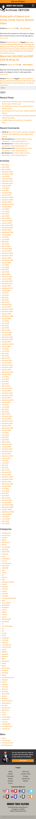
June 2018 (5, 267)
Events (4, 584)
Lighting (5, 642)
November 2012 (7, 423)
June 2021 (5, 188)
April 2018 (5, 272)
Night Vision (6, 668)
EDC (3, 579)
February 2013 (7, 416)
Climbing (5, 554)
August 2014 (6, 374)
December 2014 (7, 365)
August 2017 (6, 290)
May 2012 (5, 437)
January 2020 (7, 223)
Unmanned (6, 729)
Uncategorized (7, 726)
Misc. (4, 659)
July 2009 (5, 516)
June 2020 (6, 211)
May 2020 (5, 213)
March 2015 (6, 358)
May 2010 (5, 493)
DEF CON (32, 81)
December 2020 (7, 197)
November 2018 (7, 255)
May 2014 (5, 381)
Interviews (5, 621)
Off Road (5, 673)
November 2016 (7, 311)
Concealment (6, 563)
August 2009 (6, 514)
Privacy (4, 682)
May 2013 (5, 409)
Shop (10, 771)
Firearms (5, 589)
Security (10, 78)
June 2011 (5, 463)
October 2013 (6, 398)
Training (5, 722)
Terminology (6, 717)
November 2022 (7, 174)
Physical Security (13, 42)
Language (5, 638)
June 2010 (5, 491)
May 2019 (5, 241)
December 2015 (7, 337)
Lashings (5, 640)
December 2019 (7, 225)
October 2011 (6, 453)
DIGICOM (5, 568)
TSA (1, 44)
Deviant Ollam (8, 51)
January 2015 (6, 363)
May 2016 (5, 325)
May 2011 (5, 465)
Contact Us (26, 778)
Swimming (5, 710)
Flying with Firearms (7, 49)
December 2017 (7, 281)
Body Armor (6, 542)
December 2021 (7, 181)
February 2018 (7, 276)
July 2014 (5, 377)
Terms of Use (25, 774)
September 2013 (7, 400)
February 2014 (7, 388)
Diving (4, 572)
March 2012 (6, 442)
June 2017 (5, 295)
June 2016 (5, 323)
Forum (10, 783)
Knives (4, 633)
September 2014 (7, 372)
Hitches (4, 614)
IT (2, 624)
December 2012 (7, 421)
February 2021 (7, 193)
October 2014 (6, 370)
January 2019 (6, 251)
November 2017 (7, 283)
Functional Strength (9, 598)
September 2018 (7, 260)
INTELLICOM (6, 619)
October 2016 (6, 314)
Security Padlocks (24, 44)
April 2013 (5, 412)
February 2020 (7, 220)
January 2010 (6, 502)
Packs (4, 675)
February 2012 (7, 444)
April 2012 (5, 439)
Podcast (5, 680)
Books (10, 778)
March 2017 (6, 302)
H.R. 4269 (19, 46)
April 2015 (5, 356)
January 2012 (6, 447)
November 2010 (7, 479)
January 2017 (6, 307)
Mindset (5, 656)
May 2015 (5, 353)
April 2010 (5, 495)
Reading (5, 684)
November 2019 (7, 227)
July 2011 (5, 460)
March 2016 (6, 330)
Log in (4, 738)
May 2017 (5, 297)
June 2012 (5, 435)
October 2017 (6, 286)
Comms (4, 561)
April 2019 (5, 244)
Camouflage (6, 547)
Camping (5, 549)
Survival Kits (6, 708)
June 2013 (5, 407)
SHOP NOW (23, 760)
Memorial (5, 654)
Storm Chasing (7, 701)
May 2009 (5, 521)
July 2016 (5, 321)
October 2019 (6, 230)
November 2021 (7, 183)
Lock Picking (10, 46)
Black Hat (29, 42)
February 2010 (7, 500)
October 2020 (7, 202)
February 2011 (7, 472)
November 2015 (7, 339)
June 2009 (6, 519)
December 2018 (7, 253)
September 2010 (7, 484)
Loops (4, 649)
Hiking (4, 610)
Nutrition (5, 670)
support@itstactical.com (18, 811)
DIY (3, 575)
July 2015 (5, 349)
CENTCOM (5, 551)
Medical (4, 652)
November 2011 (7, 451)
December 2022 (7, 172)
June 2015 (5, 351)
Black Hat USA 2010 (14, 83)
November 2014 (7, 367)
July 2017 (5, 293)
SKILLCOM (5, 694)
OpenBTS (9, 81)
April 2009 (5, 523)
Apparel (4, 537)
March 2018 (6, 274)
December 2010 (7, 477)
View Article (4, 38)
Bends (4, 540)
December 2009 (7, 505)
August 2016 (6, 318)
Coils (3, 556)
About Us (25, 771)
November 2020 (7, 200)
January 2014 (6, 391)
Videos (10, 774)
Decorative (5, 565)
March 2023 (6, 169)
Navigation (5, 661)
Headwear (5, 607)
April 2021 (5, 190)
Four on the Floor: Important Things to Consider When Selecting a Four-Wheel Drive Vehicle (18, 134)
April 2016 (5, 328)
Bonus (4, 544)
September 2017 (7, 288)
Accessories (6, 533)
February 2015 (7, 360)
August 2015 (6, 346)
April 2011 (5, 467)
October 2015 (6, 342)
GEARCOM (5, 605)
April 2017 (5, 300)
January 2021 (6, 195)
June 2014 (5, 379)
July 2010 (5, 488)
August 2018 (6, 262)
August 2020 (6, 206)
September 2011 (7, 456)
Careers (10, 781)
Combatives (6, 558)
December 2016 (7, 309)
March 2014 (6, 386)
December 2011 (7, 449)
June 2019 (5, 239)
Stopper (4, 698)
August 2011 (6, 458)
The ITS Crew (25, 28)
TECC (4, 714)
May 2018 (5, 269)
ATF (21, 51)
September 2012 (7, 428)
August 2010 (6, 486)
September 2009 (8, 512)
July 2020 (5, 209)
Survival (4, 705)
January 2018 (6, 279)
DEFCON (16, 51)
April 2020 (5, 216)
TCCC (4, 712)
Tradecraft (5, 719)
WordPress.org (7, 745)
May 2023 (5, 165)
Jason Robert (27, 64)
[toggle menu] (33, 5)
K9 (3, 628)
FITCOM (4, 593)
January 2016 (6, 335)
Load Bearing (6, 645)
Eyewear (5, 586)
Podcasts (10, 776)
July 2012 (5, 432)
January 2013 (6, 418)
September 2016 (7, 316)
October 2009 (7, 509)
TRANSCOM (6, 724)
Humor (4, 617)
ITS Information (7, 626)
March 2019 (6, 246)
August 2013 (6, 402)
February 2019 (7, 248)
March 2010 (6, 498)
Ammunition (6, 535)
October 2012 (6, 425)
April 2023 (5, 167)
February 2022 (7, 179)
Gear (3, 600)
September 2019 (7, 232)
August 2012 (6, 430)
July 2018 (5, 265)
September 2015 (7, 344)
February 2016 (7, 332)
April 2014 (5, 384)
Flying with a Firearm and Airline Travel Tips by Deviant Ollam (17, 20)
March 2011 (6, 470)
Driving (4, 577)
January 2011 (6, 474)
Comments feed (7, 743)
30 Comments (10, 53)
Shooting (5, 691)
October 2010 (6, 481)
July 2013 (5, 405)
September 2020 (8, 204)
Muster (25, 781)
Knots (4, 635)
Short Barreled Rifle (10, 44)
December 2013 (7, 393)
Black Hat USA (27, 83)
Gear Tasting (6, 603)
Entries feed (6, 740)
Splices (4, 696)
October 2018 (6, 258)
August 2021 (6, 186)
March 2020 (6, 218)
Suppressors (6, 703)
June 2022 (6, 176)
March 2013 (6, 414)
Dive (3, 570)
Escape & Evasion (8, 582)
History (4, 612)
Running (5, 687)
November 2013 (7, 395)
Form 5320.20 (29, 46)
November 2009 (7, 507)
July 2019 (5, 237)
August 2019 (6, 234)
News (4, 663)
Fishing (4, 591)
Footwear (5, 596)
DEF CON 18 (24, 81)
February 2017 (7, 304)
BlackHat (3, 83)
